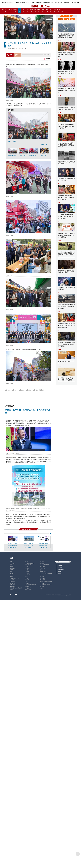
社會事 (23, 10)
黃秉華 (27, 573)
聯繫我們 (60, 571)
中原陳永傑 (12, 583)
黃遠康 (11, 576)
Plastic (53, 2)
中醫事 (38, 10)
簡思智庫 (42, 579)
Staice (26, 581)
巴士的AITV (11, 2)
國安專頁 (4, 2)
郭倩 (26, 566)
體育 (56, 2)
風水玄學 (12, 573)
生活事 (71, 2)
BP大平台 (18, 2)
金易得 (42, 576)
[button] (46, 144)
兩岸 (50, 10)
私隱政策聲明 (61, 569)
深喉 (26, 561)
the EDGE (24, 2)
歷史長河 (66, 2)
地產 (35, 10)
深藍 (11, 564)
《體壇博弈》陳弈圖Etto (46, 584)
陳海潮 (42, 586)
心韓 (48, 2)
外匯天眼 (42, 568)
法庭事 (27, 10)
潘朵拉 (27, 579)
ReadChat (12, 586)
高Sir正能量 (28, 564)
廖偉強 (27, 578)
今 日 (60, 19)
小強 (11, 571)
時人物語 (42, 566)
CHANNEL (39, 2)
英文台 (30, 2)
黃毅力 (42, 569)
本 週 (66, 19)
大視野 (47, 10)
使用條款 (60, 567)
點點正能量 (12, 584)
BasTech (76, 2)
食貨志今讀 (28, 588)
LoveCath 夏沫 (44, 571)
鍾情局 (11, 566)
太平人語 (27, 574)
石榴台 (34, 2)
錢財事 (31, 10)
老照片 (27, 583)
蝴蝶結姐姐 (28, 589)
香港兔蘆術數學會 (14, 578)
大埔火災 (10, 10)
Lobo (11, 574)
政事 (19, 10)
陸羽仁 (11, 569)
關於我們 (60, 573)
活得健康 (12, 579)
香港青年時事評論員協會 (46, 573)
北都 (5, 10)
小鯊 (26, 569)
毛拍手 (42, 561)
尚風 (26, 576)
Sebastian (12, 568)
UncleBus (12, 581)
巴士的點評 (12, 563)
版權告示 (60, 565)
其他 (62, 10)
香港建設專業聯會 (44, 564)
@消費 (54, 10)
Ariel (11, 561)
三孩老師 (42, 578)
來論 (41, 588)
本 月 (72, 19)
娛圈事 (45, 2)
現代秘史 (42, 563)
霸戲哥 (27, 571)
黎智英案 (15, 10)
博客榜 (58, 10)
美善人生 (60, 2)
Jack (41, 574)
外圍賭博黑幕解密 (29, 563)
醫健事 (43, 10)
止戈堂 (27, 568)
